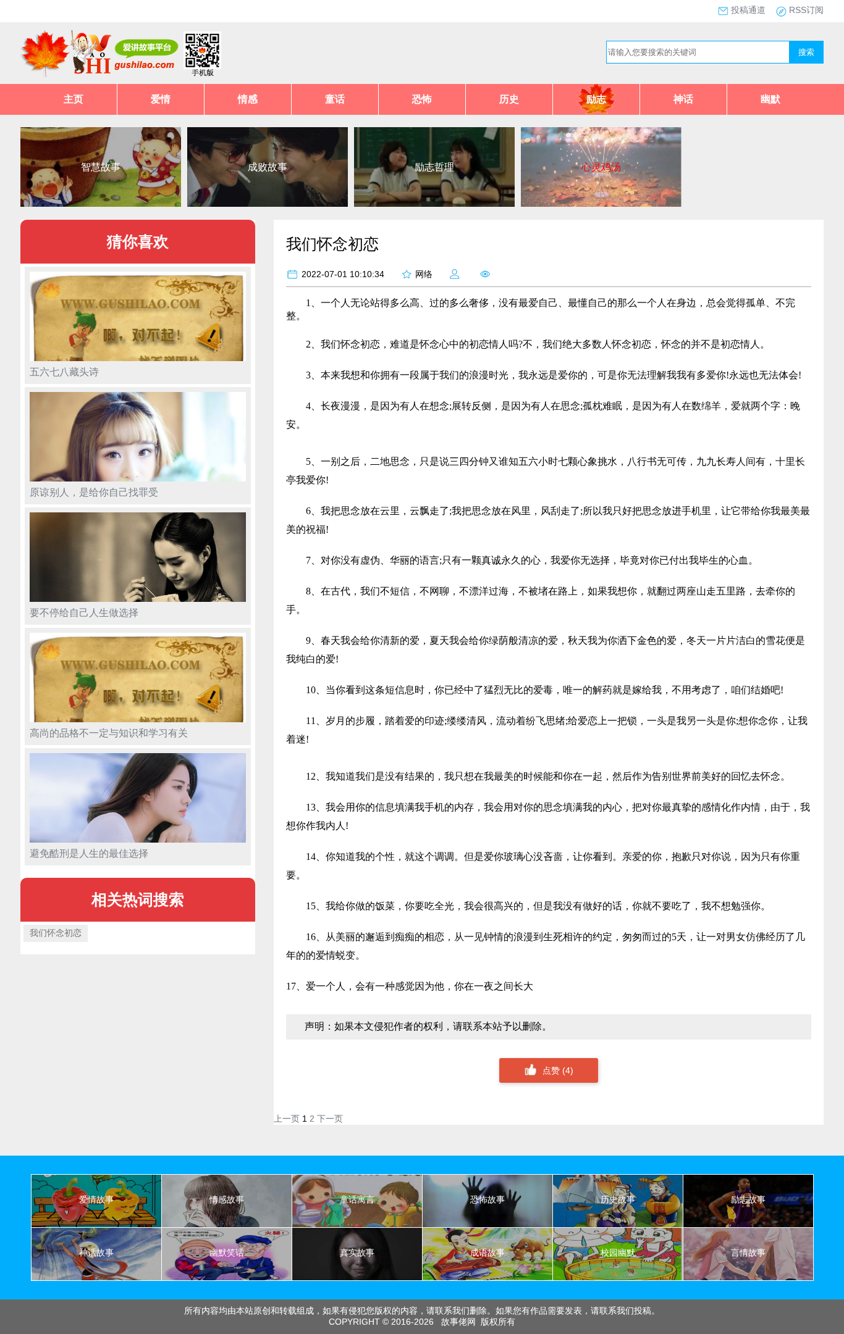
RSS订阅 (806, 10)
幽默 (770, 99)
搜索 (806, 52)
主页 (73, 99)
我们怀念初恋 (56, 933)
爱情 (161, 99)
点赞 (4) (557, 1070)
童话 (335, 99)
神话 (683, 99)
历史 (509, 99)
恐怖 (422, 99)
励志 (596, 99)
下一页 (330, 1118)
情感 (248, 99)
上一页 (287, 1118)
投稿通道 (748, 10)
